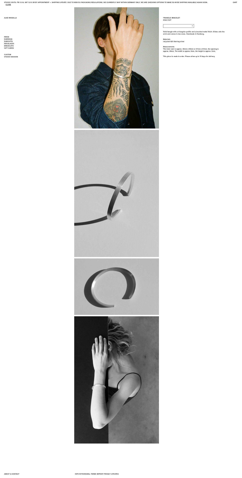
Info (77, 474)
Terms (93, 474)
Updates (115, 474)
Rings (6, 37)
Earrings (8, 39)
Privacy (107, 474)
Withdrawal (84, 474)
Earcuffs (8, 41)
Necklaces (9, 44)
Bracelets (9, 46)
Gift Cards (9, 48)
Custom (7, 54)
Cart (235, 2)
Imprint (100, 474)
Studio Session (11, 57)
